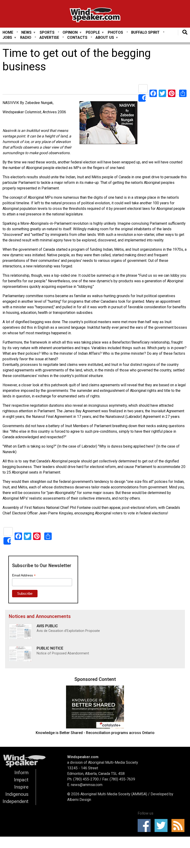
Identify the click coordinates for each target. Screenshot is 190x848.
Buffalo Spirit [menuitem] (145, 32)
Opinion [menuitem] (70, 32)
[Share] (143, 93)
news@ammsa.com (86, 785)
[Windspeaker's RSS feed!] (179, 825)
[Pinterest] (171, 93)
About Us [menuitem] (104, 37)
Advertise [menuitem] (49, 37)
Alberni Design (79, 799)
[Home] (95, 15)
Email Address (24, 575)
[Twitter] (162, 93)
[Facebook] (153, 93)
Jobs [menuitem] (7, 37)
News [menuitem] (26, 32)
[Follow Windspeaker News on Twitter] (163, 825)
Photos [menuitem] (115, 32)
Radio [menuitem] (25, 37)
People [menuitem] (93, 32)
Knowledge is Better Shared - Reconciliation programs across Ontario (95, 733)
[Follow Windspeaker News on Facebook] (146, 825)
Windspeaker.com (82, 757)
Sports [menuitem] (47, 32)
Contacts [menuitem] (77, 37)
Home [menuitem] (8, 32)
